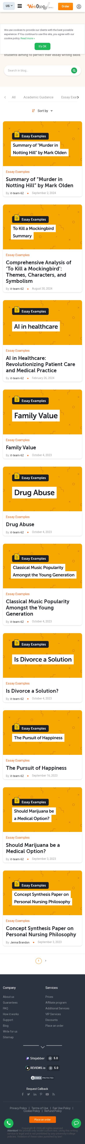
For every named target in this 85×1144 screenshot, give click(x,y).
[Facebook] (23, 1094)
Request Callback (37, 1088)
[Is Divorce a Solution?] (42, 655)
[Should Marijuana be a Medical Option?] (42, 809)
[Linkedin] (35, 1094)
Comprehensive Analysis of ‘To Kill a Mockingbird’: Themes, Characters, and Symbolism (38, 272)
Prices (49, 996)
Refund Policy (53, 1111)
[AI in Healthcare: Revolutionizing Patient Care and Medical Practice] (42, 322)
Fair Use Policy (62, 1108)
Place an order (54, 1025)
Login (79, 7)
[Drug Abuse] (42, 489)
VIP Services (53, 1014)
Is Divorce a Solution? (32, 691)
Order (65, 6)
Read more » (28, 38)
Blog (5, 1025)
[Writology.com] (41, 6)
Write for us (10, 1031)
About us (8, 996)
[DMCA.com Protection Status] (42, 1077)
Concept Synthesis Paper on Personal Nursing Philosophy (41, 931)
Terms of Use (39, 1108)
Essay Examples (73, 97)
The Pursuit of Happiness (36, 768)
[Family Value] (42, 412)
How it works (11, 1014)
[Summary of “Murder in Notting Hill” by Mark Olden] (42, 143)
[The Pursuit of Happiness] (42, 732)
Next (78, 97)
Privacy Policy (18, 1108)
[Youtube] (47, 1094)
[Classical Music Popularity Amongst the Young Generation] (42, 566)
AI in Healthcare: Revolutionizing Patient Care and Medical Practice (40, 364)
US (8, 6)
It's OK (42, 46)
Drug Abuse (20, 524)
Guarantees (10, 1002)
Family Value (21, 448)
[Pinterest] (41, 1094)
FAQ (5, 1008)
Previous (5, 97)
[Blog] (53, 1094)
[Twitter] (28, 1094)
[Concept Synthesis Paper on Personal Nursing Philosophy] (42, 893)
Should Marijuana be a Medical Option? (33, 848)
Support (8, 1020)
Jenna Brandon (19, 942)
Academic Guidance (38, 97)
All (14, 97)
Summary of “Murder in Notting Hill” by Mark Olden (39, 182)
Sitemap (8, 1037)
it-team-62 (17, 193)
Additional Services (57, 1008)
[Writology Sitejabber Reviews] (35, 1058)
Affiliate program (56, 1002)
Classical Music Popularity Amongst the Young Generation (37, 607)
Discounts (51, 1020)
